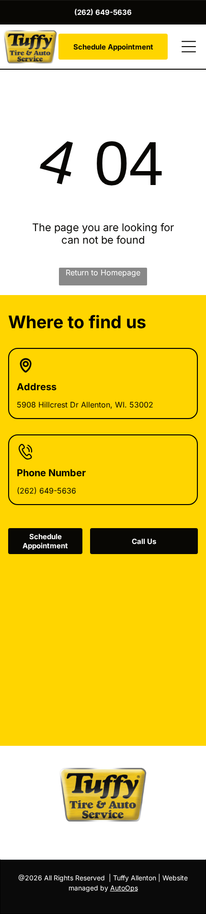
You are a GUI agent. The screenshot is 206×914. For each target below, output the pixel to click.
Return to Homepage (103, 272)
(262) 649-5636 (46, 490)
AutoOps (124, 888)
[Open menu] (189, 46)
